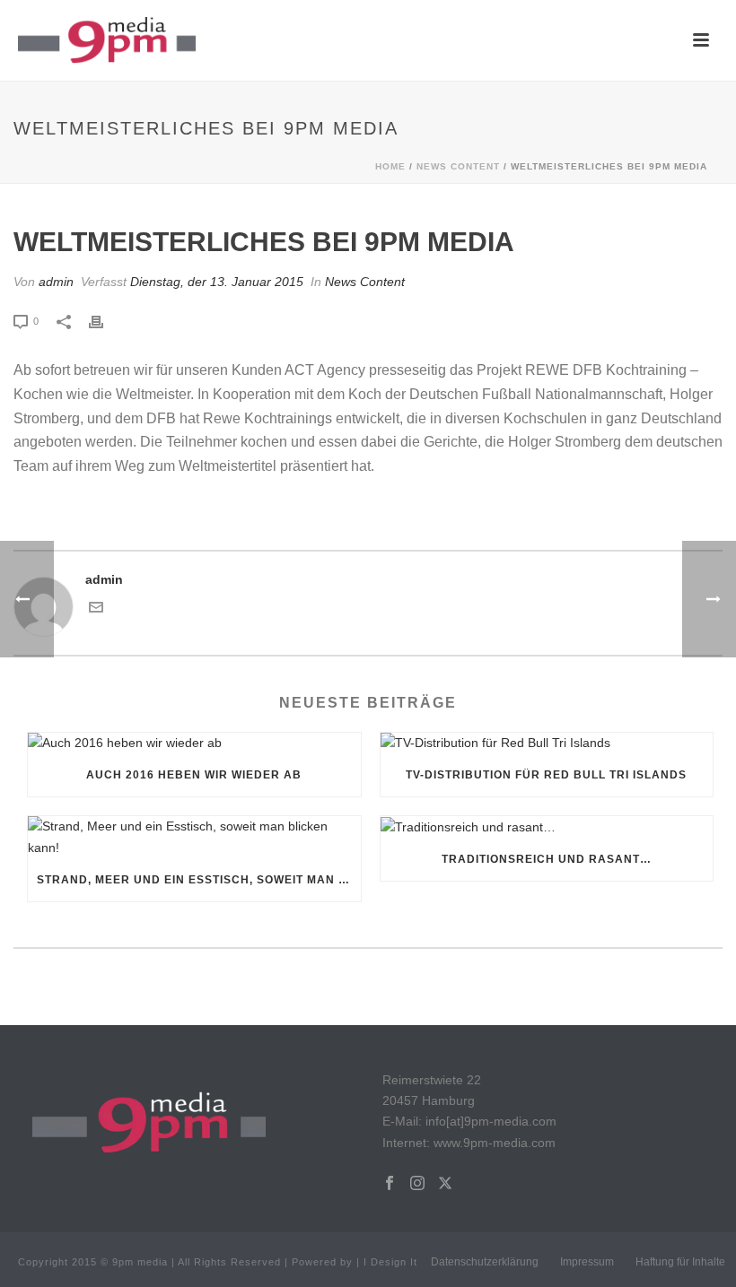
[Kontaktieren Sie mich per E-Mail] (96, 610)
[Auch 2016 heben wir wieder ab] (194, 743)
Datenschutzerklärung (485, 1262)
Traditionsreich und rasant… (547, 859)
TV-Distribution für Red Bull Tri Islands (546, 775)
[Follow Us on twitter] (445, 1184)
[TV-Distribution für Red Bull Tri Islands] (547, 743)
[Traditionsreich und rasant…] (547, 827)
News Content (458, 166)
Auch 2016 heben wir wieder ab (194, 775)
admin (56, 281)
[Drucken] (105, 320)
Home (390, 166)
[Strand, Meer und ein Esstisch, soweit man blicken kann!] (194, 836)
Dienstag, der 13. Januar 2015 (216, 281)
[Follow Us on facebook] (389, 1184)
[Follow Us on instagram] (417, 1184)
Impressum (587, 1262)
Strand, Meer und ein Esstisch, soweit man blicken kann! (199, 880)
